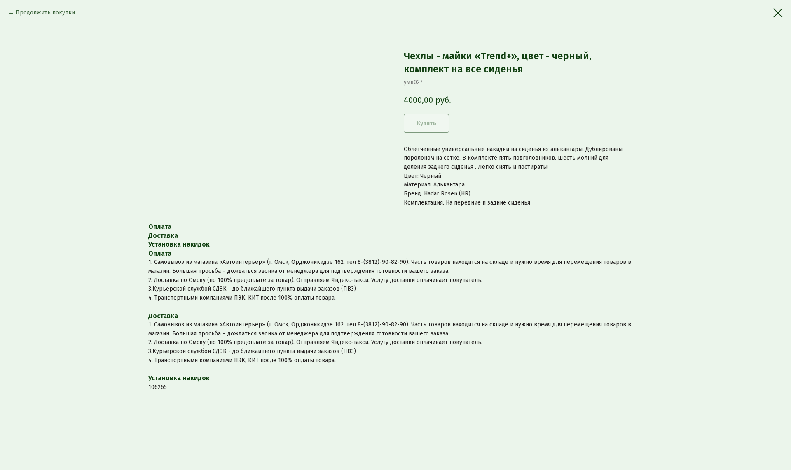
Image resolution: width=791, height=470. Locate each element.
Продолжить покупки (45, 12)
